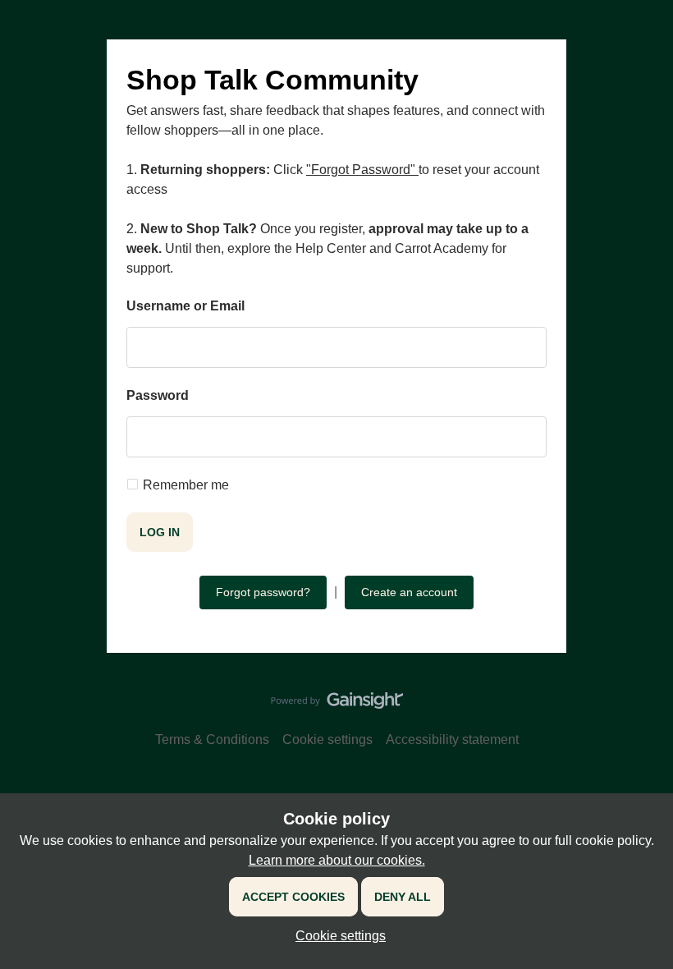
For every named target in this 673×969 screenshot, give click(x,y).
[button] (336, 936)
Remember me (186, 485)
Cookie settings (327, 739)
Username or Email (185, 306)
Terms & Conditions (212, 739)
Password (157, 395)
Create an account (409, 592)
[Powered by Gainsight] (337, 704)
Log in (160, 532)
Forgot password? (263, 592)
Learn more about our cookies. (337, 860)
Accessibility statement (452, 739)
